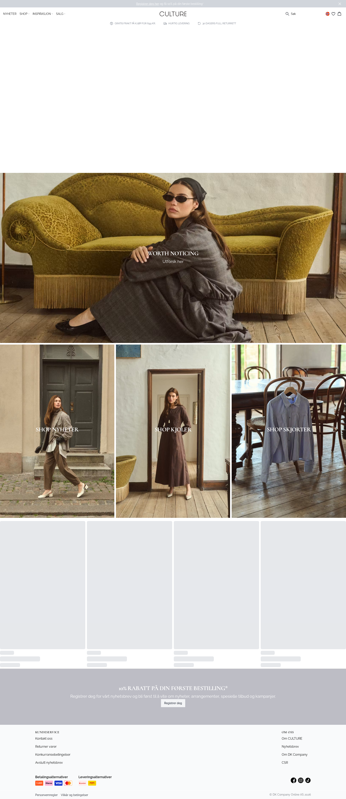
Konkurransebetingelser (52, 761)
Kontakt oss (43, 745)
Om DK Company (295, 761)
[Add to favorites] (81, 525)
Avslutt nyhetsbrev (49, 769)
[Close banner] (340, 4)
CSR (285, 769)
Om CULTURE (292, 745)
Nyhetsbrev (290, 753)
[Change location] (327, 14)
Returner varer (46, 753)
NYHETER (9, 13)
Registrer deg (173, 709)
